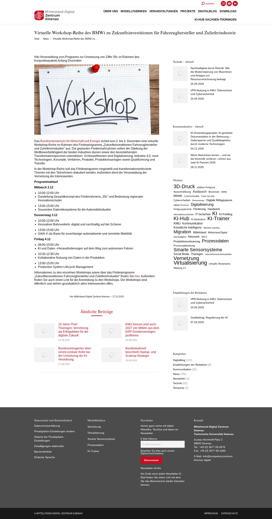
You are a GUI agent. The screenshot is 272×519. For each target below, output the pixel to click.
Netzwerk (194, 236)
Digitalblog (179, 360)
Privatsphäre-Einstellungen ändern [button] (54, 431)
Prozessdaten (215, 241)
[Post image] (44, 330)
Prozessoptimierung (184, 245)
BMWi (224, 192)
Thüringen (197, 254)
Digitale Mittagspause (219, 200)
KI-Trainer (218, 218)
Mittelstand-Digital (217, 232)
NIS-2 (204, 237)
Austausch (200, 191)
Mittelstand (199, 232)
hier (137, 276)
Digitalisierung (202, 204)
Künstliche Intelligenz (188, 227)
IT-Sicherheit (202, 214)
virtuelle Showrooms (220, 264)
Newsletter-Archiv (151, 468)
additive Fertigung (206, 187)
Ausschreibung (182, 191)
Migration (182, 232)
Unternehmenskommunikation (218, 254)
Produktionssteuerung (187, 241)
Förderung (199, 209)
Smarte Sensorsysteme (198, 250)
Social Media (181, 254)
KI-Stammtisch (198, 219)
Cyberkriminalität (191, 196)
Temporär (178, 387)
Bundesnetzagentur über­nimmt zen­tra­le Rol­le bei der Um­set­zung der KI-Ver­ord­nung (75, 354)
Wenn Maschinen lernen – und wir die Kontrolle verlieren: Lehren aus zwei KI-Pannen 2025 (211, 159)
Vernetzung (186, 258)
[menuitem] (110, 11)
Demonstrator (198, 200)
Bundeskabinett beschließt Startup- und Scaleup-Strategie (140, 352)
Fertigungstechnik (183, 209)
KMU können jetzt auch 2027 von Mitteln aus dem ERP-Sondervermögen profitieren (142, 330)
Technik (177, 383)
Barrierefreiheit (43, 451)
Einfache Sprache (44, 457)
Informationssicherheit (183, 214)
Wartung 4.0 (180, 268)
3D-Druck (184, 186)
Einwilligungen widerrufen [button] (49, 446)
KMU (177, 223)
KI (214, 213)
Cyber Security (207, 196)
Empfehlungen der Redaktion (190, 364)
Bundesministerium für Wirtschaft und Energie (70, 141)
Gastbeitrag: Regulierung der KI (209, 317)
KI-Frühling (225, 214)
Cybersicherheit (182, 200)
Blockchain (214, 192)
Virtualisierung (190, 263)
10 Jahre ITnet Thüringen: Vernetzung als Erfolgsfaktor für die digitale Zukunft (73, 330)
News (176, 373)
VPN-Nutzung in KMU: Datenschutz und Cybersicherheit (211, 92)
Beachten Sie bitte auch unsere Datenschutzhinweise (157, 452)
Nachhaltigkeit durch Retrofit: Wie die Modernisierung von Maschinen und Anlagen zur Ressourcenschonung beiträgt (211, 74)
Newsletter (179, 378)
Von (90, 296)
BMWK (178, 195)
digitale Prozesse (181, 205)
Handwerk (214, 209)
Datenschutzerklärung (47, 425)
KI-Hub (181, 218)
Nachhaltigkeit (180, 237)
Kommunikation (192, 223)
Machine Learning (211, 228)
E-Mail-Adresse (149, 439)
